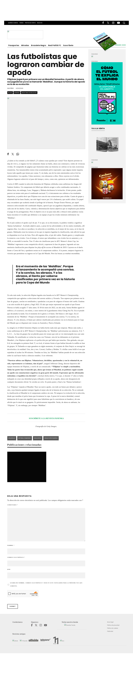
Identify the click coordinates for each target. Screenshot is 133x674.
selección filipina (51, 438)
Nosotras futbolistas (29, 92)
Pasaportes (13, 45)
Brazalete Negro (38, 45)
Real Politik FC (54, 45)
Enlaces (39, 23)
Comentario (12, 504)
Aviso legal (110, 622)
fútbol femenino (25, 438)
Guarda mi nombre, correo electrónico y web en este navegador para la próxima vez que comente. (46, 584)
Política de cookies (112, 628)
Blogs (10, 92)
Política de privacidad (113, 625)
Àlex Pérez (10, 88)
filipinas (12, 438)
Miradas (25, 45)
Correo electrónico (16, 557)
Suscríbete (68, 45)
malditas (38, 438)
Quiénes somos (13, 23)
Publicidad (110, 631)
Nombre (10, 545)
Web (8, 569)
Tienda (21, 23)
